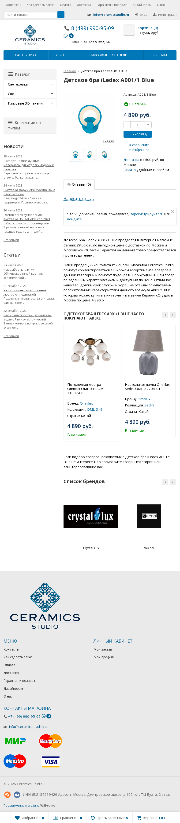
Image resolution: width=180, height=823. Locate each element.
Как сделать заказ (40, 5)
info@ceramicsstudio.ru (111, 14)
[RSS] (7, 795)
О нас (161, 5)
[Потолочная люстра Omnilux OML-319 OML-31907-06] (91, 352)
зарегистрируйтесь (146, 213)
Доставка (84, 5)
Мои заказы (103, 649)
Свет (60, 55)
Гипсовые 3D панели (108, 55)
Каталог (22, 74)
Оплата (65, 5)
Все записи (11, 240)
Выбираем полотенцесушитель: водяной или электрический (28, 317)
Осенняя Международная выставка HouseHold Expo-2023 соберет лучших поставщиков (27, 219)
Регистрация (167, 14)
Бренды (160, 55)
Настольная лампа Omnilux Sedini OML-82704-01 (147, 386)
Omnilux (86, 403)
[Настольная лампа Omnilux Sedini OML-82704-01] (148, 352)
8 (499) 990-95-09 (92, 27)
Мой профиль (105, 657)
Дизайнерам (141, 5)
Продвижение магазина (22, 805)
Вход (143, 14)
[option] (75, 154)
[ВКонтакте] (17, 795)
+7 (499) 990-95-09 (24, 716)
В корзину (139, 134)
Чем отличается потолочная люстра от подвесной (25, 292)
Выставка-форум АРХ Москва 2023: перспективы (29, 192)
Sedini (149, 405)
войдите (74, 219)
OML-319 (94, 409)
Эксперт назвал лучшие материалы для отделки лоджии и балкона (29, 165)
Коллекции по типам (24, 125)
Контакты (13, 5)
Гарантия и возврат (112, 5)
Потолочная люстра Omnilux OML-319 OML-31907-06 (87, 388)
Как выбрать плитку (19, 269)
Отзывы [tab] (81, 184)
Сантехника (26, 55)
